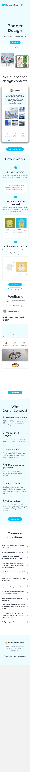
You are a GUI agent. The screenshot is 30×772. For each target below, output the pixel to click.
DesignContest (12, 5)
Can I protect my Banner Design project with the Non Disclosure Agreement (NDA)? (13, 565)
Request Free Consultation (15, 656)
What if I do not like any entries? (13, 552)
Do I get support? (8, 622)
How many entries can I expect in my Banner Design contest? (13, 586)
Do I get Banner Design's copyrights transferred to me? (12, 557)
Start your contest (15, 149)
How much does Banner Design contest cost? (13, 546)
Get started (15, 42)
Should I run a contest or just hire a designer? (13, 579)
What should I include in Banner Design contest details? (13, 592)
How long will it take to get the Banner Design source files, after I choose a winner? (13, 615)
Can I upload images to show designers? (12, 599)
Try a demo (15, 289)
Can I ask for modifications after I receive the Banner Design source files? (13, 606)
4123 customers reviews (17, 301)
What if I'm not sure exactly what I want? (14, 573)
